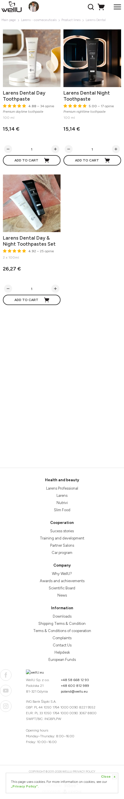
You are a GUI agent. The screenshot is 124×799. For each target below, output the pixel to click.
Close (108, 776)
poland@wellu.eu (74, 691)
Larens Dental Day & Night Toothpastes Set (29, 241)
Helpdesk (62, 652)
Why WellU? (62, 573)
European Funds (62, 659)
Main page (8, 20)
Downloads (62, 616)
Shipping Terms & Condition (62, 623)
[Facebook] (6, 675)
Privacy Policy (84, 771)
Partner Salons (62, 545)
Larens (62, 495)
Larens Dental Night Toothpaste (86, 96)
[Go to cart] (101, 7)
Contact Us (62, 645)
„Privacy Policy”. (25, 786)
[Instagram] (6, 706)
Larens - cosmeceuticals (39, 20)
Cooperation (62, 522)
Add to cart (26, 160)
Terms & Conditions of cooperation (62, 631)
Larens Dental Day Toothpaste (24, 96)
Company (62, 565)
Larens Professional (62, 488)
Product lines (70, 20)
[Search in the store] (91, 7)
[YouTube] (6, 690)
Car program (62, 552)
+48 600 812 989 (75, 686)
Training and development (62, 538)
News (62, 595)
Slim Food (62, 510)
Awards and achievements (62, 581)
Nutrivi (62, 503)
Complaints (62, 638)
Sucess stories (62, 531)
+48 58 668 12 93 (75, 680)
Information (62, 608)
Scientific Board (62, 588)
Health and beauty (62, 480)
